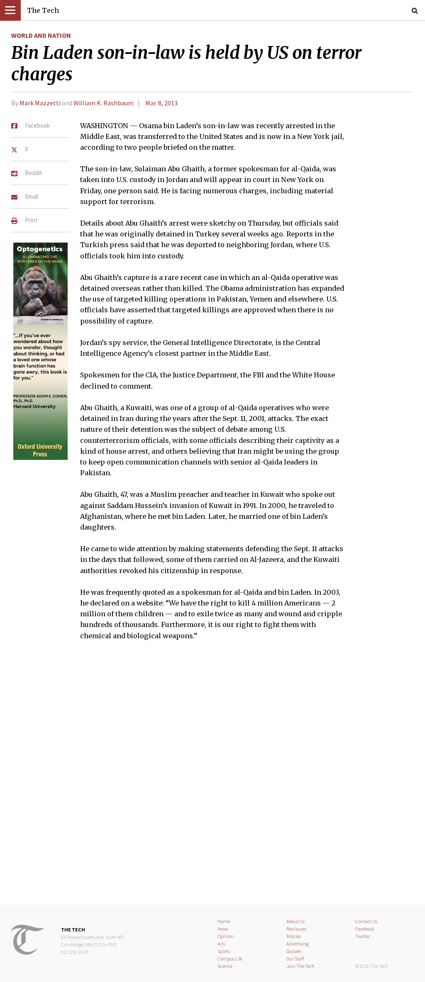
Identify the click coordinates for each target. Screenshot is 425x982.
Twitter (362, 936)
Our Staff (295, 958)
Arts (221, 944)
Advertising (297, 944)
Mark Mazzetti (40, 103)
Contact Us (366, 921)
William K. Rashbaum (103, 103)
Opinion (225, 936)
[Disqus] (212, 778)
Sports (223, 951)
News (222, 929)
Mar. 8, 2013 (161, 103)
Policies (293, 936)
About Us (295, 921)
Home (223, 921)
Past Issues (296, 929)
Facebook (364, 929)
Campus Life (229, 958)
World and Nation (41, 35)
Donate (293, 951)
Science (224, 966)
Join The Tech (300, 966)
